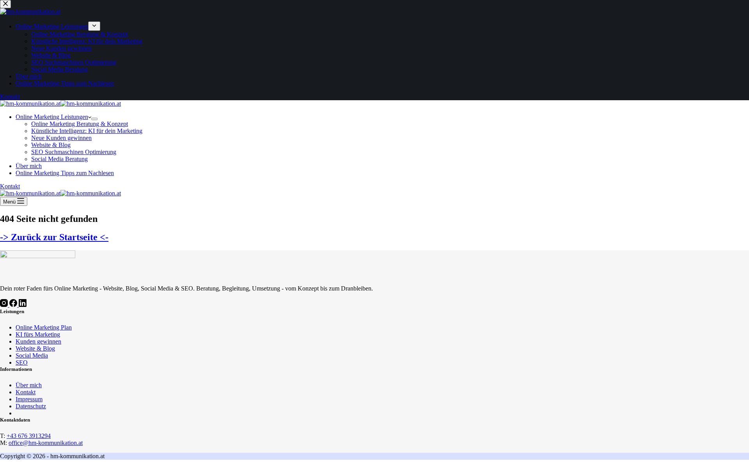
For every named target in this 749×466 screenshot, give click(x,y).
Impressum (29, 399)
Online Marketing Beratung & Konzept (79, 123)
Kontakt (10, 186)
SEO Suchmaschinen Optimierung (73, 152)
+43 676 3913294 (29, 435)
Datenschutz (31, 406)
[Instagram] (4, 304)
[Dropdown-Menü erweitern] (94, 119)
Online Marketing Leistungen (52, 116)
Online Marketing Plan (44, 327)
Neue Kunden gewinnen (61, 138)
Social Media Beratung (59, 159)
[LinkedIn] (23, 304)
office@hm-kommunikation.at (46, 442)
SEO (22, 362)
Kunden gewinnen (38, 341)
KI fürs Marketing (38, 334)
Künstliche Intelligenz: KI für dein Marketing (86, 131)
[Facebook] (14, 304)
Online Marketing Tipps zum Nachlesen (65, 173)
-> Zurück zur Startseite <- (54, 237)
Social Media (32, 355)
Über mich (29, 166)
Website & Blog (51, 145)
